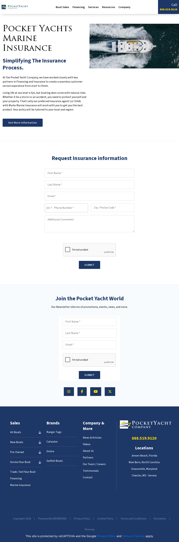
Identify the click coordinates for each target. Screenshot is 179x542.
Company (124, 7)
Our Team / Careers (94, 464)
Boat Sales (62, 7)
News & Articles (92, 438)
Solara (50, 451)
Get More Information (22, 123)
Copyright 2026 (22, 519)
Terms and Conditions (133, 519)
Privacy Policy (82, 519)
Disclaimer (159, 519)
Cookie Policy (105, 519)
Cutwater (52, 442)
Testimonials (91, 471)
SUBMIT (89, 265)
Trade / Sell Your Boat (23, 472)
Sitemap (89, 529)
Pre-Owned (17, 452)
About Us (88, 451)
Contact (88, 477)
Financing (79, 7)
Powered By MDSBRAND (52, 519)
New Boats (16, 442)
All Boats (15, 432)
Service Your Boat (20, 462)
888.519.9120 (168, 9)
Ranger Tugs (54, 432)
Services (93, 7)
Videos (87, 444)
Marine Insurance (20, 485)
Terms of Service (133, 536)
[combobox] (49, 208)
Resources (108, 7)
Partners (88, 457)
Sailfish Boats (54, 461)
